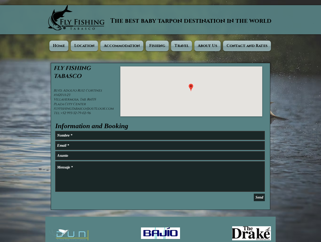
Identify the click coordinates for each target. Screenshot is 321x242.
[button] (84, 46)
